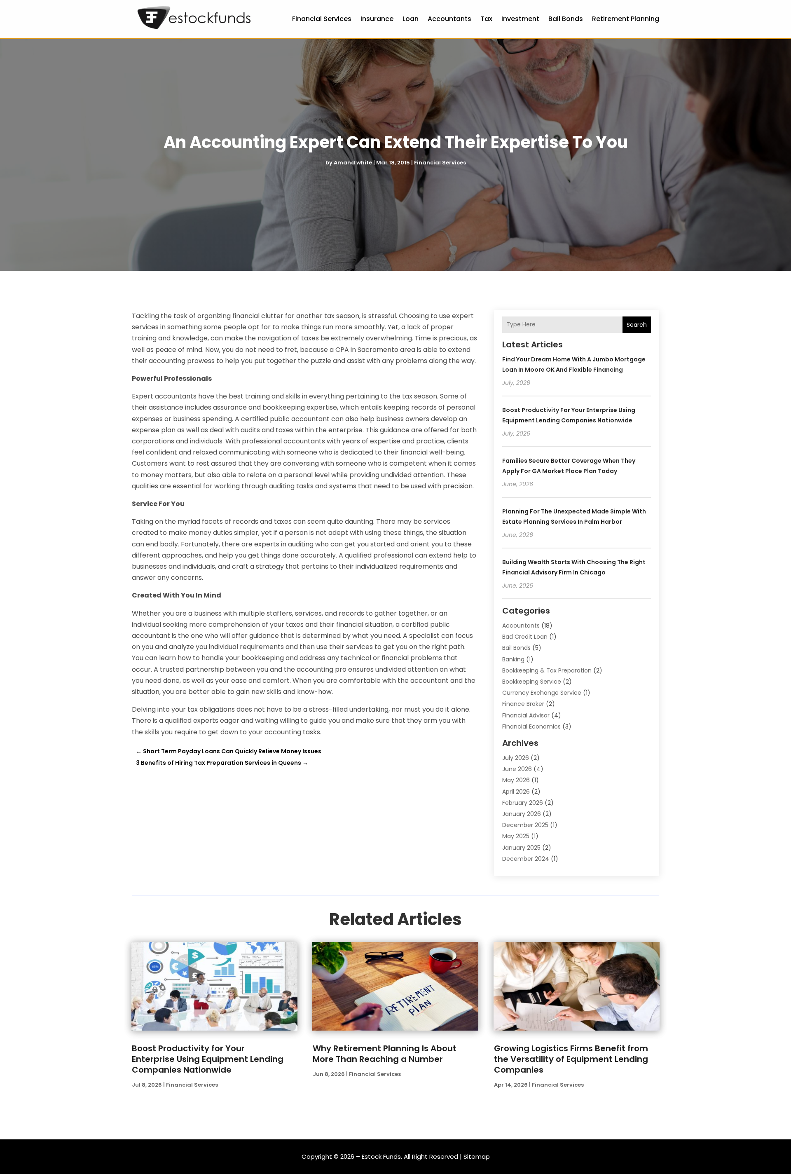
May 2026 (516, 780)
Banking (513, 659)
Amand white (353, 162)
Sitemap (476, 1156)
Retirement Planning (625, 18)
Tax (486, 18)
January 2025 (521, 848)
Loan (411, 18)
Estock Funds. (382, 1156)
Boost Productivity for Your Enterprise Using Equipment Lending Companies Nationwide (207, 1059)
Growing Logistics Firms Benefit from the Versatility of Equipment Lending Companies (571, 1059)
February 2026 (522, 803)
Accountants (449, 18)
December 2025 (525, 825)
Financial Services (321, 18)
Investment (520, 18)
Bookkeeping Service (531, 681)
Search (637, 325)
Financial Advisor (526, 715)
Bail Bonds (565, 18)
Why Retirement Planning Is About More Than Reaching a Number (384, 1054)
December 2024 (525, 859)
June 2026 (517, 769)
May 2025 (515, 836)
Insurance (376, 18)
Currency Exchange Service (541, 693)
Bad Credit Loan (525, 637)
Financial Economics (531, 726)
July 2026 (515, 758)
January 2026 (521, 814)
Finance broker (523, 704)
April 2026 (516, 791)
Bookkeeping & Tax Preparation (547, 670)
